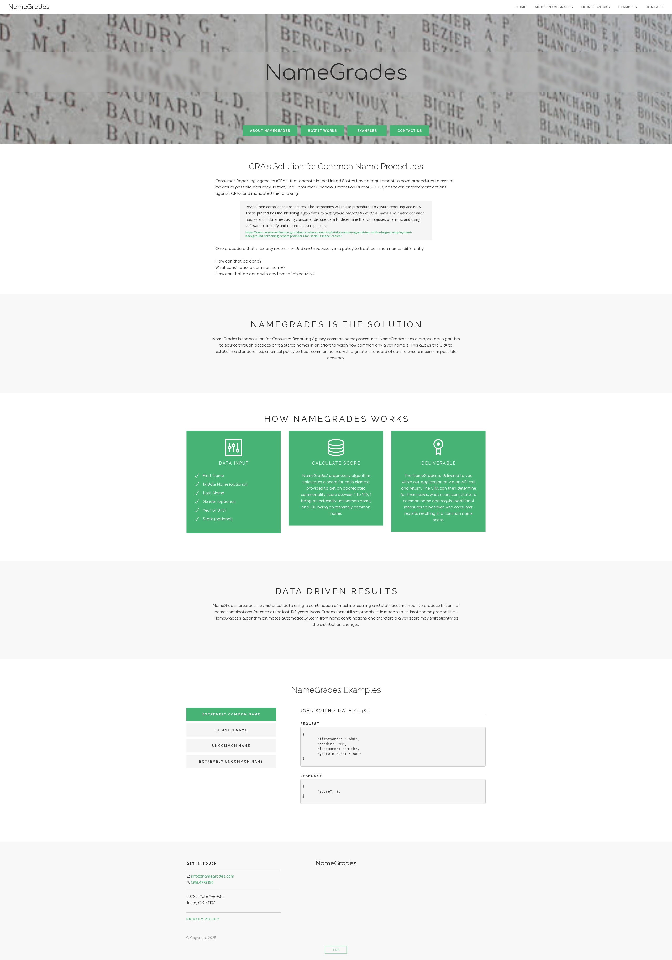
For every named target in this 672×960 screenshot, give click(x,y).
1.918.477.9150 (202, 883)
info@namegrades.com (212, 876)
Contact (654, 7)
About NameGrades (554, 7)
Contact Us (409, 131)
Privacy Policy (203, 919)
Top (336, 950)
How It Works (595, 7)
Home (521, 7)
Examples (627, 7)
